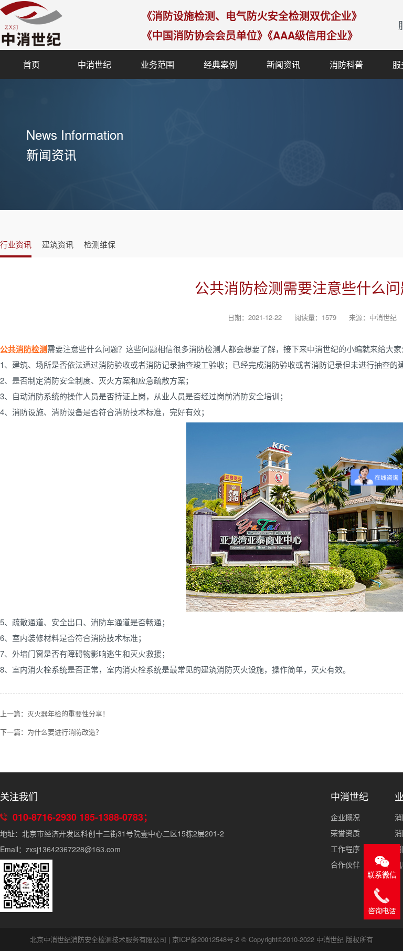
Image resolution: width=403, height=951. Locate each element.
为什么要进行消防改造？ (64, 732)
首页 (31, 64)
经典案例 (220, 64)
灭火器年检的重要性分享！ (68, 713)
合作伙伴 (345, 864)
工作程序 (345, 848)
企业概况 (345, 817)
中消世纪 (94, 64)
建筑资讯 (57, 244)
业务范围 (157, 64)
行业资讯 (15, 244)
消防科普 (346, 64)
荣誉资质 (345, 833)
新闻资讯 (283, 64)
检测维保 (99, 244)
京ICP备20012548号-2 (205, 939)
